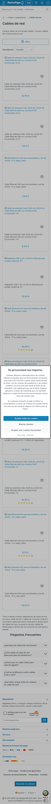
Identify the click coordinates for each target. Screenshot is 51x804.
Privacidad (30, 435)
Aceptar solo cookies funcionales (26, 430)
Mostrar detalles (26, 424)
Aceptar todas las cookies (26, 418)
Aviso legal (21, 435)
